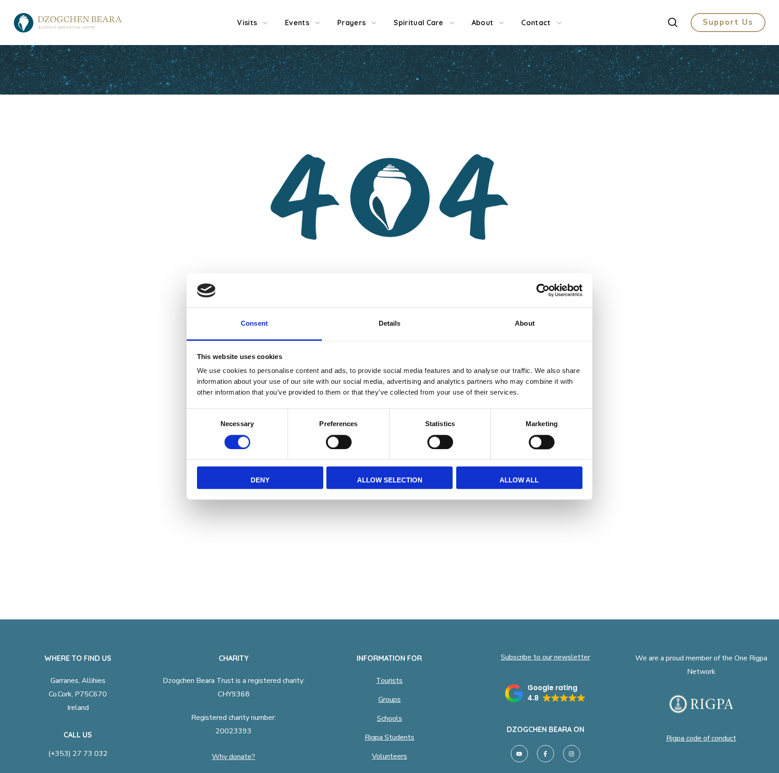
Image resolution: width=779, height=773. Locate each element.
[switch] (339, 442)
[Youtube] (519, 753)
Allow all (519, 480)
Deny (260, 480)
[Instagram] (571, 753)
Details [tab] (390, 323)
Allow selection (389, 480)
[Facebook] (545, 753)
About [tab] (525, 323)
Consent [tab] (254, 323)
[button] (672, 22)
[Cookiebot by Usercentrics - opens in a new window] (543, 290)
